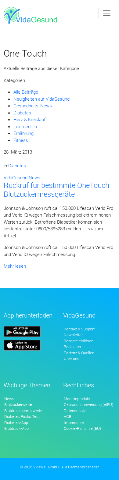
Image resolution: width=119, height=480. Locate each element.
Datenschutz (75, 410)
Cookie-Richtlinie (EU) (82, 428)
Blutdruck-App (16, 428)
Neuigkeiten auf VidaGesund (41, 99)
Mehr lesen (15, 266)
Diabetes (22, 113)
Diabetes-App (16, 422)
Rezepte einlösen (78, 341)
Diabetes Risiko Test (22, 416)
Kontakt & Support (79, 329)
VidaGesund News (22, 177)
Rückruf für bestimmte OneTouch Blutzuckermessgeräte (56, 189)
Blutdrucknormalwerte (23, 410)
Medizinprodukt (77, 398)
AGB (67, 416)
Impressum (74, 422)
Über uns (71, 358)
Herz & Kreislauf (29, 119)
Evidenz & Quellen (79, 352)
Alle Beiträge (25, 92)
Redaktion (72, 346)
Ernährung (23, 133)
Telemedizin (25, 126)
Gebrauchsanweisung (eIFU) (88, 404)
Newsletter (73, 334)
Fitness (20, 140)
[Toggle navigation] (106, 13)
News (9, 398)
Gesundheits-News (32, 105)
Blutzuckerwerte (18, 404)
